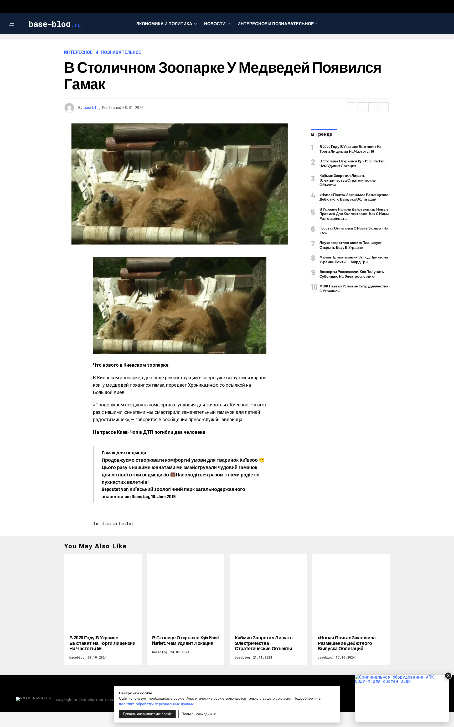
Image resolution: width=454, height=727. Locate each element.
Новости (215, 23)
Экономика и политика (164, 23)
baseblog (92, 107)
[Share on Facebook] (351, 107)
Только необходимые (199, 714)
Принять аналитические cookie (147, 714)
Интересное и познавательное (276, 23)
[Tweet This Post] (362, 107)
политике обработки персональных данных (156, 704)
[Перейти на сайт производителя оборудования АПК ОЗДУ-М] (402, 698)
